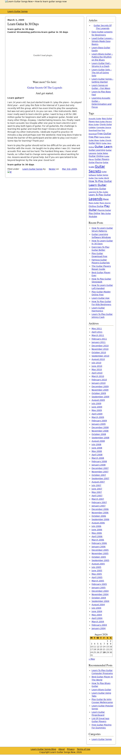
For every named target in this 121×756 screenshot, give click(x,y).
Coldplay (92, 127)
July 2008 (96, 444)
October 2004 (99, 598)
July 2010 (96, 363)
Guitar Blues (94, 140)
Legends (95, 199)
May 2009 (97, 410)
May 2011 (97, 328)
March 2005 (98, 581)
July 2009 (96, 403)
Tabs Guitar (106, 213)
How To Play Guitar (100, 181)
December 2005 (100, 550)
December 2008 (100, 427)
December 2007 (100, 468)
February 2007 (99, 502)
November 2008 (100, 431)
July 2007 (96, 485)
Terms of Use (83, 749)
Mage (106, 199)
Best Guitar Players (103, 122)
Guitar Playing (95, 162)
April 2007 (97, 495)
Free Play (94, 137)
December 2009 (100, 386)
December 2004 (100, 591)
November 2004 (100, 594)
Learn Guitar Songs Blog (43, 749)
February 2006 (99, 543)
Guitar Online (96, 156)
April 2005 (97, 577)
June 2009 (97, 407)
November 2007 (100, 471)
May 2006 (97, 533)
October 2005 (99, 557)
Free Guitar (104, 133)
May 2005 (97, 574)
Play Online (94, 213)
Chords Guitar (106, 124)
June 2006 (97, 529)
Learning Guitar (97, 188)
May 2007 (97, 492)
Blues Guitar (94, 125)
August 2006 (98, 523)
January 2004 (99, 628)
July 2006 (96, 526)
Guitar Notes (102, 153)
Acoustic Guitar (95, 119)
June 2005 (97, 570)
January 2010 (99, 383)
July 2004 (96, 608)
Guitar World (103, 178)
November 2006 (100, 512)
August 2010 (98, 359)
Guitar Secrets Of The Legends (44, 87)
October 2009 (99, 393)
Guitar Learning (97, 150)
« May (92, 659)
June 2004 (97, 611)
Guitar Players (102, 159)
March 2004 (98, 621)
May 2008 (97, 451)
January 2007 (99, 506)
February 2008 (99, 461)
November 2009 (100, 390)
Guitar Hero (95, 143)
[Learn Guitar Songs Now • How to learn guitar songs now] (36, 1)
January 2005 (99, 587)
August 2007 (98, 482)
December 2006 (100, 509)
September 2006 (100, 519)
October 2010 (99, 352)
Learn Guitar (97, 185)
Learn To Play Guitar (100, 194)
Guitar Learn (103, 146)
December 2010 (100, 346)
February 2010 (99, 380)
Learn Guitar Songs (18, 11)
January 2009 (99, 424)
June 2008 (97, 448)
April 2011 (97, 332)
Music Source (105, 203)
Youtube (93, 216)
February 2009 (99, 420)
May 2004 (97, 615)
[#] (10, 172)
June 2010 (97, 366)
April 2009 (97, 414)
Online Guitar (96, 206)
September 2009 (100, 397)
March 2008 (98, 458)
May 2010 (97, 369)
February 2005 (99, 584)
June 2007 (97, 489)
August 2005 (98, 564)
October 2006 (99, 516)
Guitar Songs (102, 175)
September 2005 (100, 560)
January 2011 (99, 342)
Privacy (71, 749)
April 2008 (97, 454)
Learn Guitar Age (100, 298)
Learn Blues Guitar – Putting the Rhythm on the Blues (102, 57)
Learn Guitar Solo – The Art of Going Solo (102, 72)
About (61, 749)
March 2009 (98, 417)
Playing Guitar (104, 210)
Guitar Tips (93, 178)
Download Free (95, 130)
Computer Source (104, 127)
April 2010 (97, 373)
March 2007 (98, 499)
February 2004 (99, 625)
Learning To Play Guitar (98, 192)
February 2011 (99, 339)
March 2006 (98, 540)
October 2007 (99, 475)
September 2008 (100, 437)
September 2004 (100, 601)
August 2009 (98, 400)
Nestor (52, 169)
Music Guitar (94, 203)
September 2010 (100, 356)
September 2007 (100, 478)
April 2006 (97, 536)
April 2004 (97, 618)
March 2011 (98, 335)
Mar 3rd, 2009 (69, 169)
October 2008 (99, 434)
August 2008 (98, 441)
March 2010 (98, 376)
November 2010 (100, 349)
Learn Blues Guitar (101, 689)
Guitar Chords (105, 140)
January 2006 (99, 546)
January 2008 (99, 465)
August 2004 (98, 604)
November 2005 (100, 553)
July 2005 (96, 567)
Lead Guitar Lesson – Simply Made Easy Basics (102, 41)
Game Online (104, 137)
